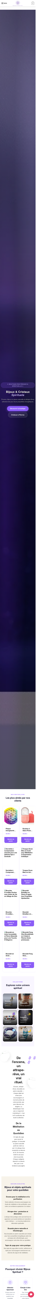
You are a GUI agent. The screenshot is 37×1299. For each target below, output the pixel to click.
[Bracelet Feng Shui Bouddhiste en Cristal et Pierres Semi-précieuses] (27, 940)
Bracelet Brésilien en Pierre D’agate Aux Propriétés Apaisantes (28, 913)
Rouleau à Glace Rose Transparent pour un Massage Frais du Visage (27, 830)
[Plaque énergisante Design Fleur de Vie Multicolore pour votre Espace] (10, 815)
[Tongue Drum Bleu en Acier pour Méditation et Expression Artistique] (27, 857)
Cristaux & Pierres (17, 415)
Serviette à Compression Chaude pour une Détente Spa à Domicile (10, 871)
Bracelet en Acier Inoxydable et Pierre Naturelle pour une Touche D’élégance (10, 955)
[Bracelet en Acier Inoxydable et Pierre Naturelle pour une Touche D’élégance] (10, 940)
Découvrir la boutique (18, 409)
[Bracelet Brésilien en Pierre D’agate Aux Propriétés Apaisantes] (27, 899)
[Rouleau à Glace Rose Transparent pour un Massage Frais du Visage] (27, 815)
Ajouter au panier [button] (10, 840)
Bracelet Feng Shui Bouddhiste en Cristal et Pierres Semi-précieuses (28, 955)
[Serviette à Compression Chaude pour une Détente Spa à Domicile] (10, 857)
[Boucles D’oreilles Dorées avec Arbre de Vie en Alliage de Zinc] (10, 899)
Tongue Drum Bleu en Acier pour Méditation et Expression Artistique (27, 871)
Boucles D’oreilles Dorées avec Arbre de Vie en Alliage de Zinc (10, 913)
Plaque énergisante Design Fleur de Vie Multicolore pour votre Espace (10, 830)
